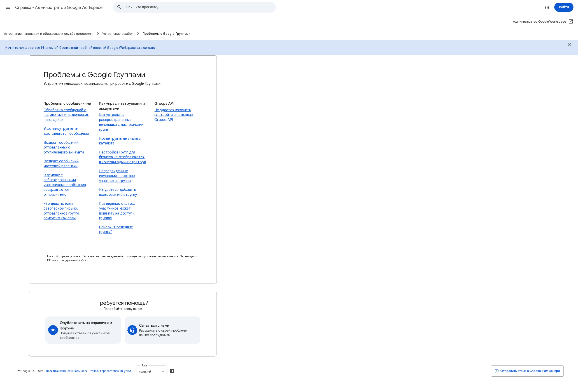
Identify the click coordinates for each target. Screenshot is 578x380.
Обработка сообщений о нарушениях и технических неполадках (66, 115)
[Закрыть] (569, 45)
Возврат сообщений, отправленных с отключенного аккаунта (64, 147)
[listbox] (151, 371)
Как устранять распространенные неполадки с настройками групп (121, 122)
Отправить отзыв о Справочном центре (530, 371)
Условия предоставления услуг (110, 371)
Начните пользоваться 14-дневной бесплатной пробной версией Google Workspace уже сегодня (80, 48)
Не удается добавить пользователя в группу (118, 192)
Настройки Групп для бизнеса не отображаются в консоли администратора (122, 157)
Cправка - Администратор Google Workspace (59, 7)
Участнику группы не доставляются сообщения (66, 131)
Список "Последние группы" (116, 229)
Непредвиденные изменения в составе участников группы (117, 176)
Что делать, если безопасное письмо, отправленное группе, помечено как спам (62, 211)
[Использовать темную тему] (171, 371)
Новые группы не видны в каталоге (120, 141)
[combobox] (201, 7)
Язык (144, 365)
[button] (8, 7)
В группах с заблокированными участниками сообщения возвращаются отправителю (65, 185)
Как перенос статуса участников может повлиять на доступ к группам (117, 211)
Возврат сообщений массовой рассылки (61, 163)
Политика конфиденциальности (67, 371)
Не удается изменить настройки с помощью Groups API (173, 115)
